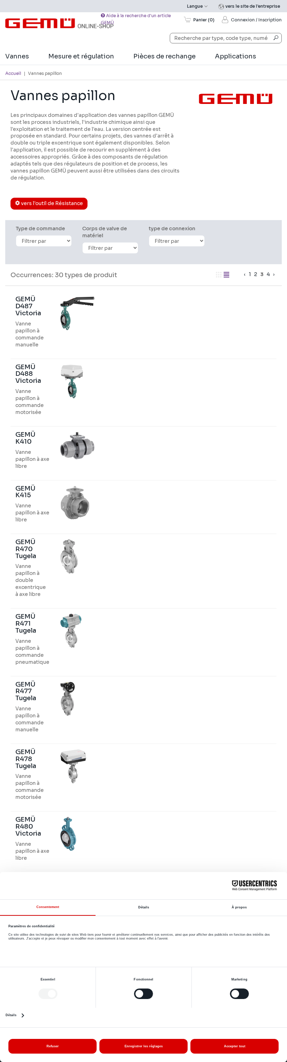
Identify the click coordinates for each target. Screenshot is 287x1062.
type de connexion (172, 228)
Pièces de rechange (164, 56)
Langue (195, 6)
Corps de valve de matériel (104, 232)
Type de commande (40, 228)
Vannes (17, 56)
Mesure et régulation (81, 56)
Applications (235, 56)
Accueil (13, 73)
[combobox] (226, 38)
